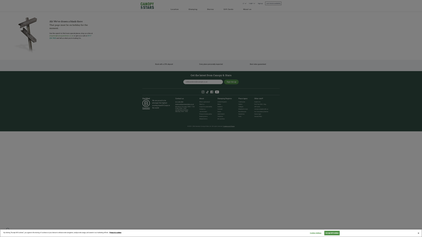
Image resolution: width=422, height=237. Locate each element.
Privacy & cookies (115, 232)
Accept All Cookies (332, 233)
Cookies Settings (315, 233)
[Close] (418, 233)
